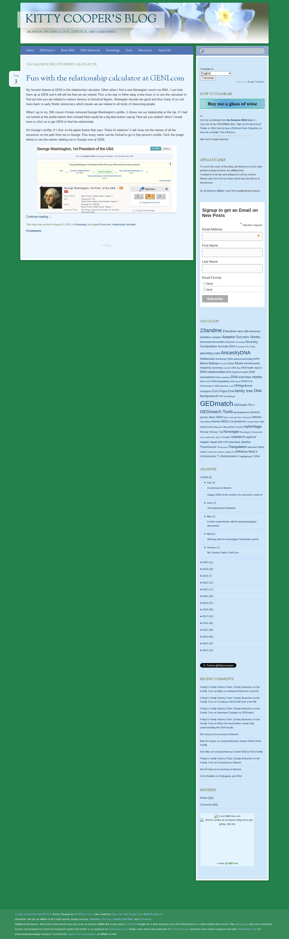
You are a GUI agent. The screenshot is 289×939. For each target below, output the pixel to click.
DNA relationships (212, 372)
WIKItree (241, 451)
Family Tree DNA (123, 919)
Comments (209, 804)
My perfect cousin (233, 427)
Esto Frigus (219, 391)
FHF (221, 396)
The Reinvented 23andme (221, 508)
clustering (217, 367)
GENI (58, 90)
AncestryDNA (236, 352)
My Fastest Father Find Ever (223, 552)
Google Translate (256, 82)
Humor (216, 421)
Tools (129, 50)
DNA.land (235, 381)
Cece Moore (235, 363)
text (209, 289)
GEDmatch (216, 403)
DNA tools (205, 381)
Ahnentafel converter (223, 342)
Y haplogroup (244, 456)
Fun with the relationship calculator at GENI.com (105, 78)
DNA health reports (251, 367)
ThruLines (222, 447)
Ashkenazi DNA (224, 359)
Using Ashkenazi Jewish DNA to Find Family (238, 751)
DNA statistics (223, 377)
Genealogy (113, 50)
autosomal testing (243, 359)
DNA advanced (90, 50)
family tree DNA (248, 391)
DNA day (235, 368)
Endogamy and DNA (230, 776)
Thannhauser (208, 447)
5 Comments (33, 230)
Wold (251, 451)
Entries (206, 797)
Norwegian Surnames (251, 432)
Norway (204, 432)
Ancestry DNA (226, 346)
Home (30, 50)
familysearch (209, 396)
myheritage (253, 426)
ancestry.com (210, 353)
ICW (231, 421)
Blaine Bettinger (210, 363)
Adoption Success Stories (241, 337)
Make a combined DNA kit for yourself (238, 691)
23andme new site (236, 331)
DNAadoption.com (224, 386)
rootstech (238, 437)
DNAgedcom (243, 385)
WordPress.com (83, 914)
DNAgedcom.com (246, 929)
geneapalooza (241, 412)
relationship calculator (124, 224)
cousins (227, 368)
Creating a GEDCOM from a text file (236, 701)
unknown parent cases (219, 452)
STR (225, 442)
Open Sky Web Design (124, 914)
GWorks (256, 417)
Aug (16, 77)
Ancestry (240, 342)
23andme (211, 330)
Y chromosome (227, 456)
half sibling (205, 421)
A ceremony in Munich (219, 488)
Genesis (255, 412)
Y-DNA (256, 456)
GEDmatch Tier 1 (244, 405)
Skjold (213, 442)
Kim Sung (205, 734)
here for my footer (223, 178)
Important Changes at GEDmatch (235, 712)
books (223, 363)
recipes (226, 437)
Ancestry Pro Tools (245, 346)
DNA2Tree (247, 381)
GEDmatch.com (180, 929)
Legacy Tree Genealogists (81, 934)
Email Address (231, 229)
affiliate (215, 190)
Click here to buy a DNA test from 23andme (234, 128)
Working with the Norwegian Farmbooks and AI (233, 539)
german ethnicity (242, 417)
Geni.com (105, 224)
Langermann (253, 421)
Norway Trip (216, 432)
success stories (240, 442)
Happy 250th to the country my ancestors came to (234, 494)
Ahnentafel (206, 342)
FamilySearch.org (117, 929)
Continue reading (39, 216)
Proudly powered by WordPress (32, 914)
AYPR (256, 359)
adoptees (206, 337)
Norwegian (231, 431)
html (210, 283)
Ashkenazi (207, 358)
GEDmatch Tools (216, 411)
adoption (216, 337)
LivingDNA (132, 924)
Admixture (255, 331)
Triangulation (237, 447)
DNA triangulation (220, 381)
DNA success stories (246, 377)
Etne (231, 391)
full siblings (229, 396)
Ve (233, 452)
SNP (219, 442)
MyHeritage (145, 919)
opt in (218, 437)
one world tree (207, 437)
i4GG (224, 421)
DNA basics (47, 50)
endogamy (206, 391)
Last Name (210, 261)
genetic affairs (207, 417)
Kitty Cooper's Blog (91, 20)
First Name (210, 245)
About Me (164, 50)
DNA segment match (237, 372)
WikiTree (233, 863)
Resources (145, 50)
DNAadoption (207, 386)
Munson (218, 427)
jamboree (240, 421)
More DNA (68, 50)
